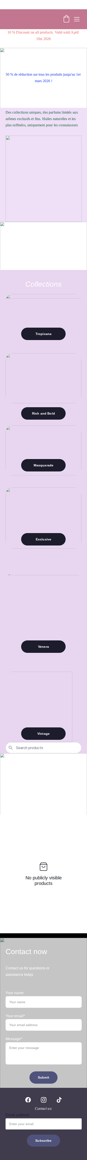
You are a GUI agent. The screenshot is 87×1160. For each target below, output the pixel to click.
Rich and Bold (43, 413)
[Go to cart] (66, 19)
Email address (18, 1115)
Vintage (43, 733)
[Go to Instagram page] (43, 1100)
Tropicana (43, 334)
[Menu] (77, 19)
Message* (14, 1039)
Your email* (15, 1016)
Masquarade (43, 465)
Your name (15, 993)
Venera (43, 646)
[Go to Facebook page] (28, 1100)
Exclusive (43, 539)
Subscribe (43, 1140)
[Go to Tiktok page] (59, 1100)
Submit (43, 1077)
